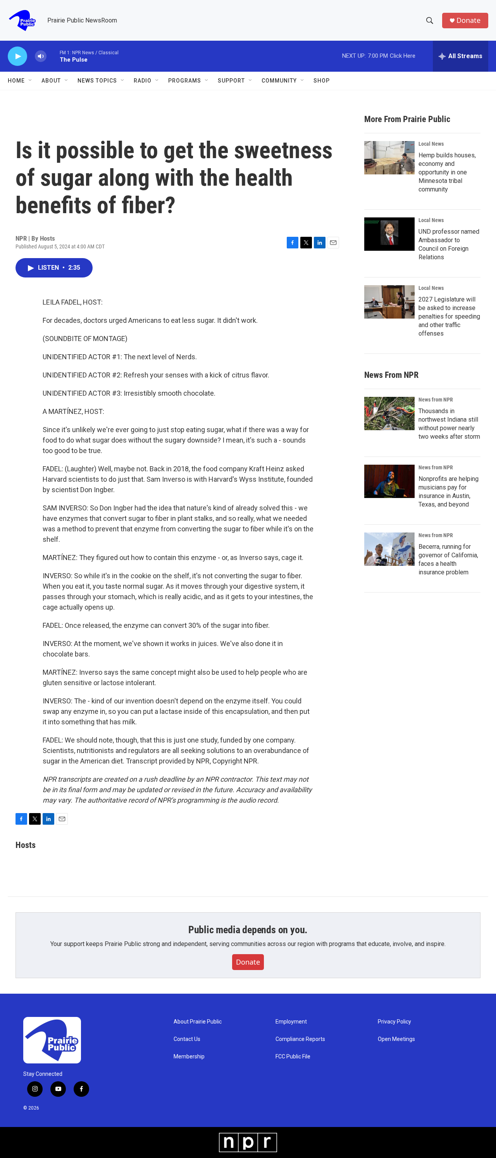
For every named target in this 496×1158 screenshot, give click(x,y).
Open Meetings (396, 1039)
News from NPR (435, 399)
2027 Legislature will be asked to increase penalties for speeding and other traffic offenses (449, 316)
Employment (291, 1022)
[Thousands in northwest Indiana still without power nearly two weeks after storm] (389, 413)
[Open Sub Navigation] (31, 81)
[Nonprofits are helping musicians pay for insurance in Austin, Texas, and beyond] (389, 481)
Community (279, 81)
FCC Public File (293, 1057)
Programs (184, 81)
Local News (431, 144)
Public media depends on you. (248, 930)
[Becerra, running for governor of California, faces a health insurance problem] (389, 549)
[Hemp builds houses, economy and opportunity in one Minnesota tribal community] (389, 157)
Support (231, 81)
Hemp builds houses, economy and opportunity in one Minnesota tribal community (447, 172)
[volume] (40, 56)
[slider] (53, 56)
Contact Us (187, 1039)
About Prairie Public (198, 1022)
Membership (189, 1057)
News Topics (97, 81)
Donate (468, 20)
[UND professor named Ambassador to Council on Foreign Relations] (389, 234)
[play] (17, 56)
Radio (143, 81)
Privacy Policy (394, 1022)
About (51, 81)
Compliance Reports (300, 1039)
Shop (321, 81)
